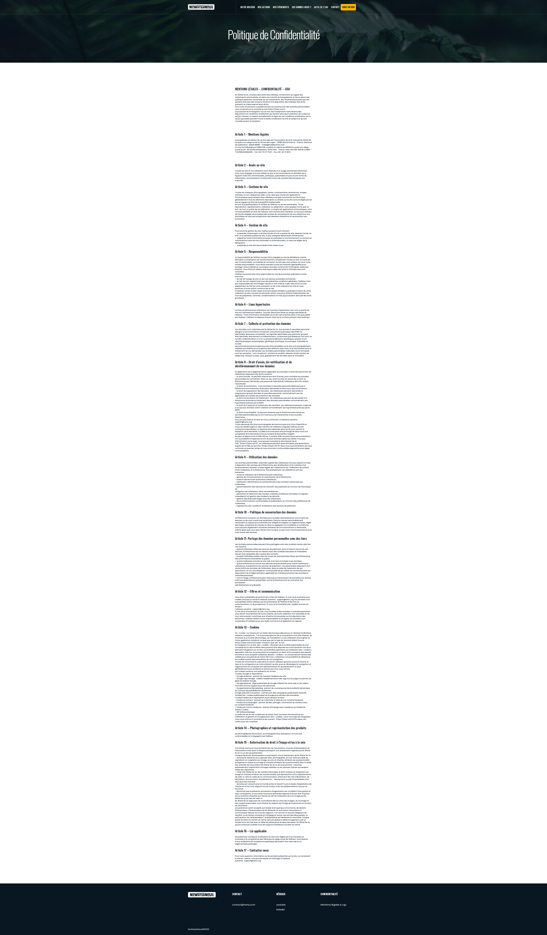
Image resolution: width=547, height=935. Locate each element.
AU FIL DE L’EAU (321, 7)
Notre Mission (247, 7)
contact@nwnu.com (243, 904)
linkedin (280, 909)
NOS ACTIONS (264, 7)
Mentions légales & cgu (333, 904)
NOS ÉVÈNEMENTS (281, 7)
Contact (335, 7)
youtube (281, 904)
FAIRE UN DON (348, 7)
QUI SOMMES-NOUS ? (301, 7)
